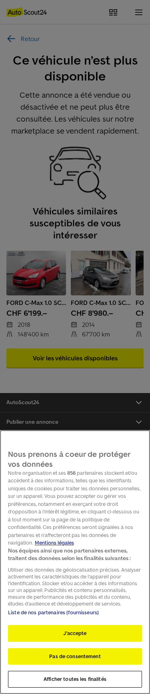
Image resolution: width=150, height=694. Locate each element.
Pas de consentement (74, 656)
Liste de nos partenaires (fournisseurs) (53, 612)
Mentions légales (54, 542)
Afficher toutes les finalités (75, 679)
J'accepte (74, 633)
